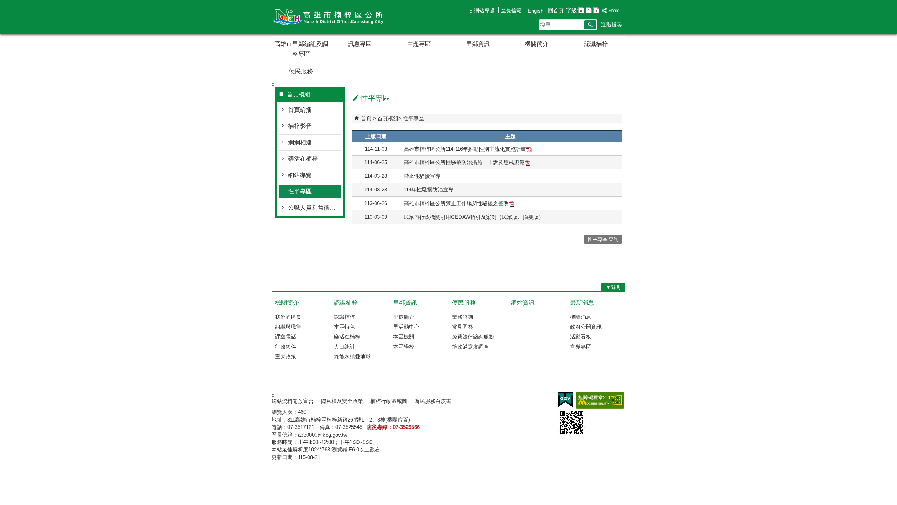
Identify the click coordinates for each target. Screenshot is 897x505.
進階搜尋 (611, 24)
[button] (590, 24)
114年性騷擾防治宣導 (428, 190)
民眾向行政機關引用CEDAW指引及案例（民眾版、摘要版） (474, 217)
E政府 (565, 400)
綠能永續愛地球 (352, 356)
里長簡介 (403, 317)
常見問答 (462, 327)
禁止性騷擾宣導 (422, 176)
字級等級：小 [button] (581, 10)
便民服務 (301, 71)
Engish (534, 11)
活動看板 (580, 336)
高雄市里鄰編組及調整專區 (301, 49)
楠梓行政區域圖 (388, 401)
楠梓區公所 (331, 17)
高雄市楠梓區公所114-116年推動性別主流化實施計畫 (465, 149)
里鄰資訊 (478, 44)
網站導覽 (485, 10)
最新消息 (582, 302)
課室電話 (285, 336)
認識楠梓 (596, 44)
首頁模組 (387, 118)
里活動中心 (406, 327)
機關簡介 (537, 44)
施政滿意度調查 (470, 347)
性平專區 (300, 191)
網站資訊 (523, 302)
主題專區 (419, 44)
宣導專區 (580, 347)
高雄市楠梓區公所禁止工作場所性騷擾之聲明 (456, 203)
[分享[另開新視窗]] (611, 10)
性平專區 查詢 (603, 239)
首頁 (366, 118)
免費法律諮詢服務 (473, 336)
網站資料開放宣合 (293, 401)
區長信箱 (511, 10)
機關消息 (580, 317)
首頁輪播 (300, 110)
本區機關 (403, 336)
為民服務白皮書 (433, 401)
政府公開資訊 (586, 327)
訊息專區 (360, 44)
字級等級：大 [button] (596, 10)
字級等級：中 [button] (589, 10)
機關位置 (397, 420)
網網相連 (300, 142)
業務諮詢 (462, 317)
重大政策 (285, 356)
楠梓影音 (300, 126)
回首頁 (556, 10)
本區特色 (344, 327)
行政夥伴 (285, 347)
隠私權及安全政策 (342, 401)
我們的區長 (288, 317)
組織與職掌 (288, 327)
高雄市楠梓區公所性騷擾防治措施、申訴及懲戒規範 (464, 162)
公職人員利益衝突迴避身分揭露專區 (314, 207)
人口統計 (344, 347)
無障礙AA (600, 400)
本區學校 (403, 347)
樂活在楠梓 (303, 158)
